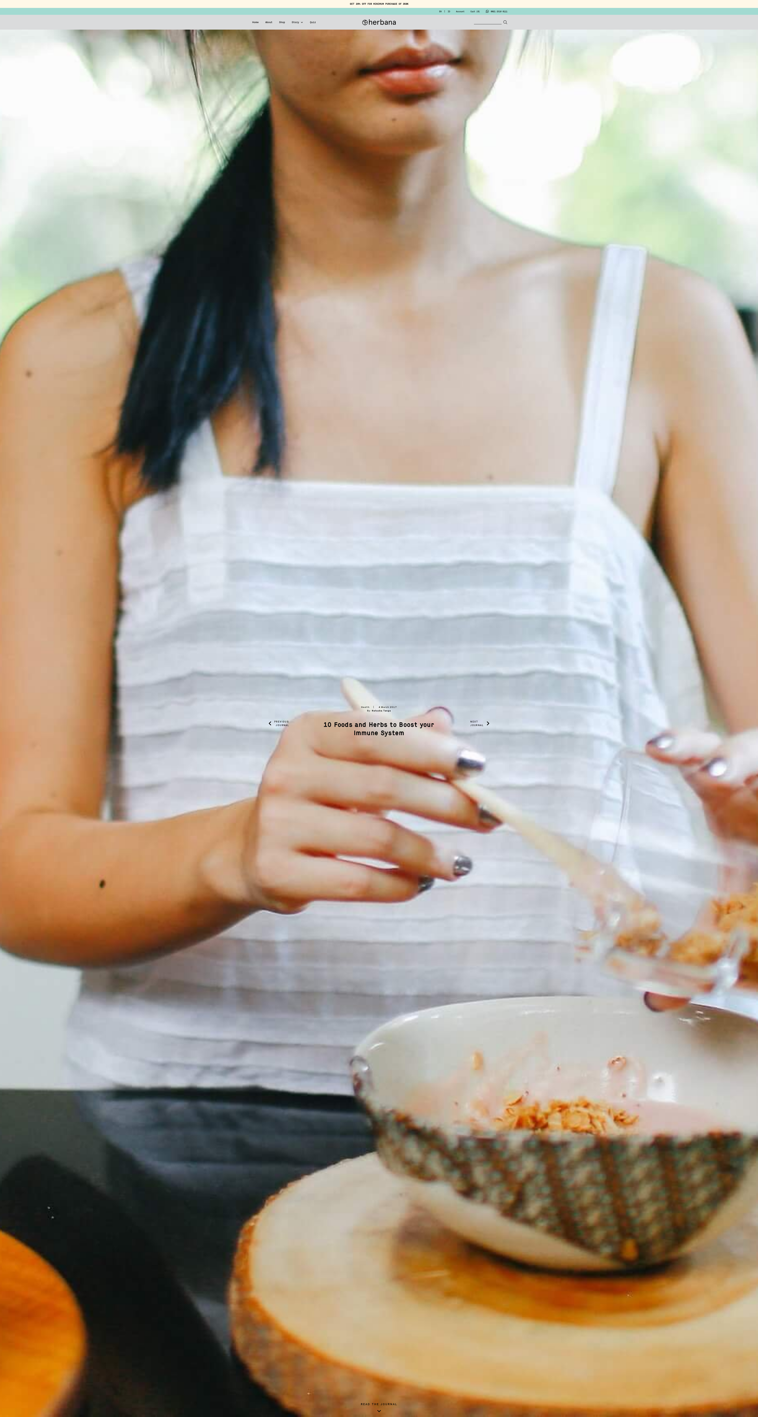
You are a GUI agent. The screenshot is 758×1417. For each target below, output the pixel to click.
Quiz (313, 22)
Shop (282, 22)
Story (295, 22)
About (268, 22)
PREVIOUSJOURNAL (281, 723)
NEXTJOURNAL (477, 723)
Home (255, 22)
